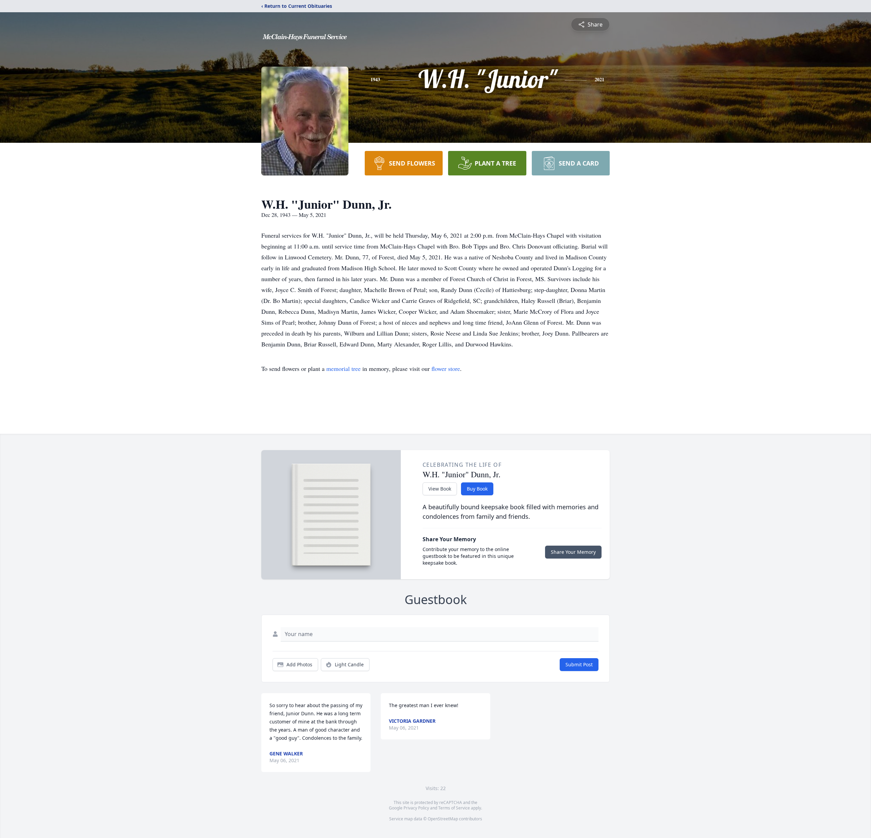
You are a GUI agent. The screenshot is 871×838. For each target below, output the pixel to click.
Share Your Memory (573, 552)
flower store (445, 368)
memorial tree (343, 368)
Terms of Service (454, 808)
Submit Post (579, 664)
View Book (439, 488)
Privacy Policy (416, 808)
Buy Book (477, 488)
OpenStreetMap (443, 819)
